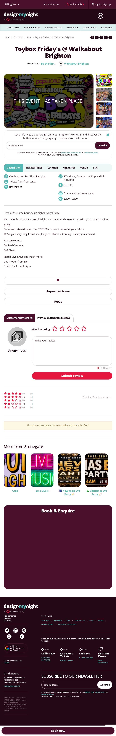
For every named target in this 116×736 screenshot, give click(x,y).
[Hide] (107, 134)
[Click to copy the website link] (110, 37)
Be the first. (48, 63)
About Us (45, 620)
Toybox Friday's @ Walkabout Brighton (54, 37)
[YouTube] (9, 636)
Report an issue (58, 291)
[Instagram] (15, 630)
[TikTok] (22, 636)
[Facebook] (7, 630)
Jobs (68, 620)
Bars (28, 37)
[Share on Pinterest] (101, 37)
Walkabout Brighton (76, 63)
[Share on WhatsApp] (106, 37)
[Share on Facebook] (92, 37)
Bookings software (45, 659)
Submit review (72, 376)
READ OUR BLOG (53, 27)
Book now (58, 731)
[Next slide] (106, 472)
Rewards (58, 620)
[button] (34, 393)
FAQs (58, 301)
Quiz (15, 490)
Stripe (6, 663)
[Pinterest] (24, 630)
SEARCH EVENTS (32, 27)
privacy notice (91, 153)
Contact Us (80, 620)
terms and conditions (71, 153)
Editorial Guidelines (67, 624)
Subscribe (102, 145)
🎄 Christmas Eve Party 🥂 (96, 492)
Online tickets (66, 660)
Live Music (42, 490)
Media (100, 620)
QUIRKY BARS (90, 27)
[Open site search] (101, 16)
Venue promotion (103, 661)
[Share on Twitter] (97, 37)
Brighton (18, 37)
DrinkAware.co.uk (12, 686)
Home (7, 37)
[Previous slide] (10, 472)
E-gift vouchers (86, 658)
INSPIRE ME (72, 27)
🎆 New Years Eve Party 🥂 (69, 492)
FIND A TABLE (12, 27)
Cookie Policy (47, 624)
